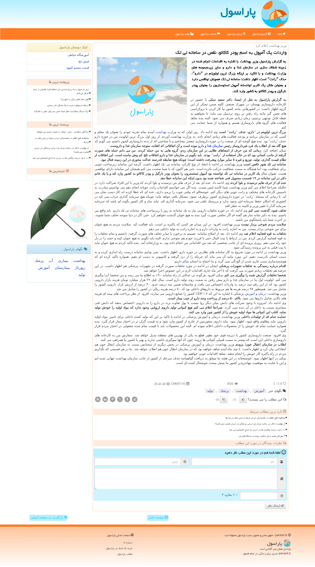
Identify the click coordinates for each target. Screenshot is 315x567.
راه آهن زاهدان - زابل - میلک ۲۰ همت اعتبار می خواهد (63, 132)
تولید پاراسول (182, 33)
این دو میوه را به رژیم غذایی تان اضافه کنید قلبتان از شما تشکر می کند (61, 91)
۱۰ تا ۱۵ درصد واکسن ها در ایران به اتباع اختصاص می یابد (257, 430)
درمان (262, 293)
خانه (280, 33)
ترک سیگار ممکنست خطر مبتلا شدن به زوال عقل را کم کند (61, 111)
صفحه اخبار (156, 517)
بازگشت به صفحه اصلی (47, 517)
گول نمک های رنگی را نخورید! (75, 99)
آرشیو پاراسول (260, 33)
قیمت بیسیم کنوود (77, 67)
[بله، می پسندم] (243, 399)
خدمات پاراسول (208, 33)
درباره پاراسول (235, 33)
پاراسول (238, 11)
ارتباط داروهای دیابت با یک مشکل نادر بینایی (68, 105)
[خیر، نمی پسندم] (223, 399)
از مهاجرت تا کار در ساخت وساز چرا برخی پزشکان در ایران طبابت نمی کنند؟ (250, 423)
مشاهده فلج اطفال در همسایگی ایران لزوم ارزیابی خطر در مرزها (255, 417)
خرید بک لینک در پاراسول (119, 548)
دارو (97, 136)
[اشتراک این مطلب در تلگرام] (134, 399)
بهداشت (160, 132)
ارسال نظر (274, 505)
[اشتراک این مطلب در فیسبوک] (127, 399)
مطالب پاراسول (124, 554)
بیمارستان (62, 268)
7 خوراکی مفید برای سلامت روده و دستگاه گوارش (262, 436)
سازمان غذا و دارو (210, 146)
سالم (185, 261)
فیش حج (83, 61)
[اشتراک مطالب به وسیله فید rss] (98, 399)
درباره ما (128, 542)
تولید (210, 391)
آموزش (250, 293)
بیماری (63, 261)
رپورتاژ (80, 268)
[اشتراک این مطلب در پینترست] (112, 399)
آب (51, 261)
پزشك (224, 391)
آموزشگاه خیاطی (78, 55)
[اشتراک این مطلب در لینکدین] (105, 399)
